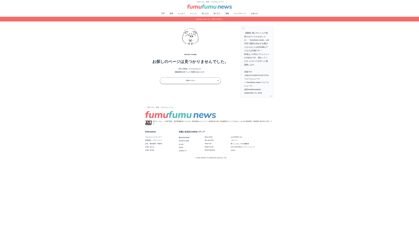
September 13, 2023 (253, 93)
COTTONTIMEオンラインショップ (243, 147)
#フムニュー (263, 54)
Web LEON (208, 137)
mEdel (181, 147)
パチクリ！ (234, 140)
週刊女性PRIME (184, 137)
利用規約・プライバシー (153, 140)
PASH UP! (208, 143)
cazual (233, 150)
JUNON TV (182, 151)
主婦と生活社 (149, 150)
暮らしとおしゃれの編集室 (240, 143)
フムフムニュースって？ (153, 137)
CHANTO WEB (184, 141)
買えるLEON (209, 140)
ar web (181, 144)
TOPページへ (202, 80)
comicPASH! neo (236, 137)
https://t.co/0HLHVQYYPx (256, 75)
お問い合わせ (149, 147)
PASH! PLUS (209, 147)
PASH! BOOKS (210, 150)
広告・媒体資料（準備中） (154, 143)
